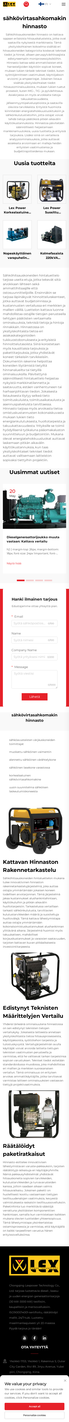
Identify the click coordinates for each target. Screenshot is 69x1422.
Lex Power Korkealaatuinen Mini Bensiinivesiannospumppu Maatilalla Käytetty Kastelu (17, 210)
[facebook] (34, 1338)
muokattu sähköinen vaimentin (30, 752)
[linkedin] (44, 1338)
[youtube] (24, 1338)
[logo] (9, 4)
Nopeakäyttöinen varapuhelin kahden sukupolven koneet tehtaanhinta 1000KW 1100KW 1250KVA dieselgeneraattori (17, 256)
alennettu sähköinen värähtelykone (32, 759)
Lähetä (34, 697)
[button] (21, 580)
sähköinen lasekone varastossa (29, 767)
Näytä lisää (14, 563)
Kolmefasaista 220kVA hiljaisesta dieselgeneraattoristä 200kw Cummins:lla (51, 256)
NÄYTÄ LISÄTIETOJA (17, 189)
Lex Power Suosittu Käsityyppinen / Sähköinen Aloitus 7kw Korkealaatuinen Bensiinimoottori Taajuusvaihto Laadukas (51, 210)
